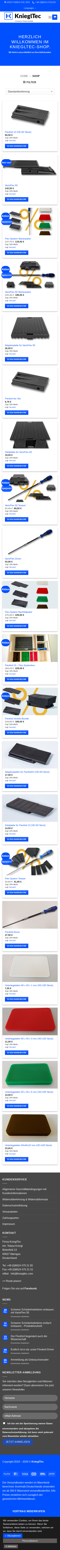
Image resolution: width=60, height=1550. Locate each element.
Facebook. (30, 1288)
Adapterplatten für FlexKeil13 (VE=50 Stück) (27, 772)
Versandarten (10, 1211)
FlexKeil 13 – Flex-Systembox (20, 665)
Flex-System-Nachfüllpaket (18, 612)
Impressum (8, 1224)
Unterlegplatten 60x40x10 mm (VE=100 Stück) (28, 1145)
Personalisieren (30, 1540)
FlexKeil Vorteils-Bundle (17, 718)
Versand (12, 140)
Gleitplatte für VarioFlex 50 (18, 452)
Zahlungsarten (10, 1218)
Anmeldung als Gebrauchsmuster (30, 1359)
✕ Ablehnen (10, 1546)
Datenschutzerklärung (14, 1205)
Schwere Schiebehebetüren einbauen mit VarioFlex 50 (32, 1311)
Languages (29, 8)
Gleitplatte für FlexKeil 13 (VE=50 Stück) (25, 825)
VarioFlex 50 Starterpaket (18, 292)
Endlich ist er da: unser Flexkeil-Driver (32, 1349)
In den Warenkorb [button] (16, 146)
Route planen (13, 1281)
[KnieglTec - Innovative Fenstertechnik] (24, 17)
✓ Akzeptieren (13, 1535)
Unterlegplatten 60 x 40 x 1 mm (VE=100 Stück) (29, 985)
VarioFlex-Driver (13, 559)
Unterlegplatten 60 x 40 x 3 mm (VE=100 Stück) (29, 1038)
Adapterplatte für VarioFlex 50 (20, 345)
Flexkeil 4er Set (13, 398)
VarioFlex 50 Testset (15, 505)
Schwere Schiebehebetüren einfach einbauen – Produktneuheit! (31, 1324)
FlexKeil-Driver (12, 932)
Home (24, 76)
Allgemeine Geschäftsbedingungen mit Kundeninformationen (24, 1191)
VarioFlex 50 (11, 185)
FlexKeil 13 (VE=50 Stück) (18, 132)
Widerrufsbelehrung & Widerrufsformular (25, 1199)
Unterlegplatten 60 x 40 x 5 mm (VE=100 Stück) (29, 1092)
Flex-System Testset (15, 878)
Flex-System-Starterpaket (18, 239)
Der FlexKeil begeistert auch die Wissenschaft (29, 1338)
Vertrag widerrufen (28, 1511)
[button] (50, 17)
